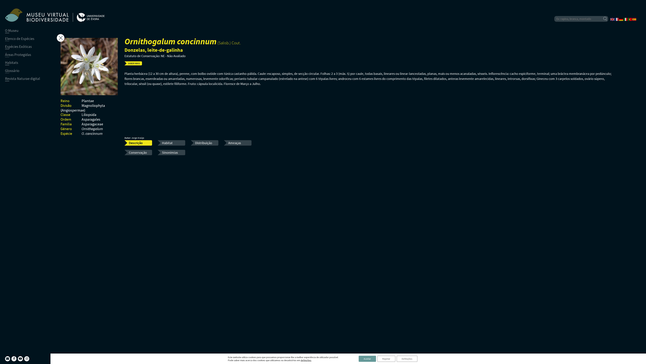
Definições (407, 358)
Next (113, 63)
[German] (621, 19)
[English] (612, 19)
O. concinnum (92, 133)
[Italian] (625, 19)
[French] (617, 19)
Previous (113, 70)
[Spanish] (634, 19)
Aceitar (367, 358)
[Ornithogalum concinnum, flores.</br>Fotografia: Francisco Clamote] (89, 66)
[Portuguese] (630, 19)
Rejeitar (386, 358)
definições (306, 360)
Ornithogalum (92, 129)
